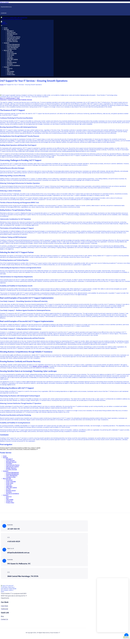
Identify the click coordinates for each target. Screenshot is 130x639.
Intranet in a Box (11, 49)
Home (5, 28)
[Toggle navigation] (1, 25)
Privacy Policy (11, 74)
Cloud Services (11, 32)
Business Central (11, 62)
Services (6, 29)
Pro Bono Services (12, 41)
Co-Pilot (9, 61)
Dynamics (9, 64)
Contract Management (13, 44)
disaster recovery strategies (40, 366)
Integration (10, 58)
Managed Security (12, 34)
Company (6, 67)
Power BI (9, 56)
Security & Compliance (13, 65)
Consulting (10, 35)
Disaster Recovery (12, 40)
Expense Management (13, 46)
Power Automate (12, 53)
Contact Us (10, 73)
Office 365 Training (12, 59)
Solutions (6, 43)
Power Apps (10, 55)
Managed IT (10, 31)
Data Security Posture (13, 38)
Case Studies (10, 71)
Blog (8, 70)
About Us (9, 68)
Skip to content (4, 2)
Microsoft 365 (8, 50)
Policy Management (12, 47)
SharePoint (10, 52)
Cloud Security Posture (13, 37)
